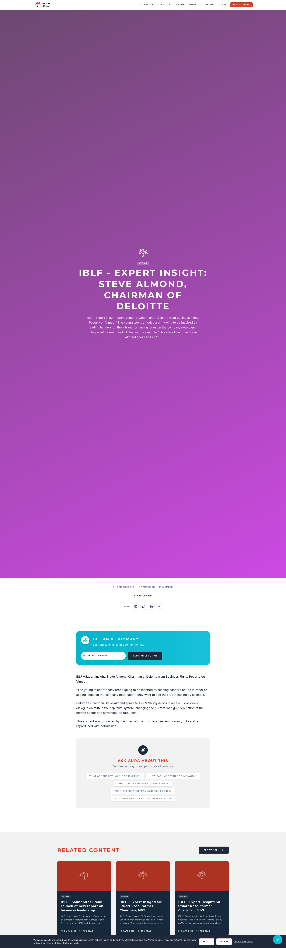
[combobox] (103, 656)
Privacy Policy (62, 943)
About (209, 5)
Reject (207, 941)
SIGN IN (222, 5)
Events (180, 5)
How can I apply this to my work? (173, 776)
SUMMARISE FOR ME (145, 655)
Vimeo (80, 681)
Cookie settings (243, 941)
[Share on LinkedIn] (151, 606)
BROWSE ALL (211, 850)
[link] (84, 898)
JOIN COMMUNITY (241, 5)
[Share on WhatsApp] (143, 606)
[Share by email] (136, 606)
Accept (224, 941)
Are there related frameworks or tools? (143, 791)
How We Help (148, 5)
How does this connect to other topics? (143, 798)
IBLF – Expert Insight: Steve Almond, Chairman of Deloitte (116, 676)
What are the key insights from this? (115, 776)
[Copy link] (159, 606)
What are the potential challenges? (143, 783)
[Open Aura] (277, 939)
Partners (195, 5)
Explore (166, 5)
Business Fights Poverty (183, 676)
